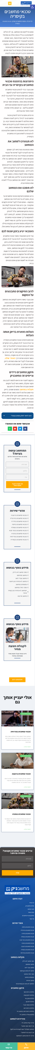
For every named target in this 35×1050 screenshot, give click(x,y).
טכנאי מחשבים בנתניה (21, 814)
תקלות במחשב (27, 389)
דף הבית (29, 21)
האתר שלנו (10, 358)
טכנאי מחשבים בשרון (19, 21)
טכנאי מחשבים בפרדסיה (21, 731)
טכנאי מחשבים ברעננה (21, 774)
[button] (32, 7)
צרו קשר (8, 1047)
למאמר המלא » (27, 746)
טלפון (26, 1047)
